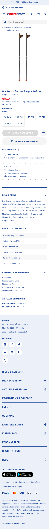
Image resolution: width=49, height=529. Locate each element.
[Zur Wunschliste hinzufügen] (43, 133)
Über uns (8, 415)
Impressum (6, 482)
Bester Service (12, 450)
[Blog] (24, 459)
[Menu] (3, 14)
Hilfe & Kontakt (12, 371)
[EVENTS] (24, 407)
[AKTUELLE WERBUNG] (24, 389)
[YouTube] (5, 352)
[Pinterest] (12, 352)
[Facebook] (12, 344)
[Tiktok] (19, 344)
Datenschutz (23, 482)
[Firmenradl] (24, 433)
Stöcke (28, 27)
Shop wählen (13, 154)
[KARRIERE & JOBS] (24, 424)
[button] (24, 195)
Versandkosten (32, 101)
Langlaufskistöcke (12, 30)
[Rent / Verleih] (24, 442)
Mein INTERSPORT (13, 380)
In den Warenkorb (22, 133)
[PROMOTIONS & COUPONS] (24, 398)
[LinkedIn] (19, 352)
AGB (15, 482)
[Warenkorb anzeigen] (44, 14)
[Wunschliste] (38, 14)
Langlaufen (18, 27)
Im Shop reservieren (27, 141)
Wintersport (6, 27)
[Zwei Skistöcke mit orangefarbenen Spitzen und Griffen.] (24, 57)
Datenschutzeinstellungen (12, 486)
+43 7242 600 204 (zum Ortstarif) (15, 324)
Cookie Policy (36, 482)
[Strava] (5, 360)
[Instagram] (5, 344)
